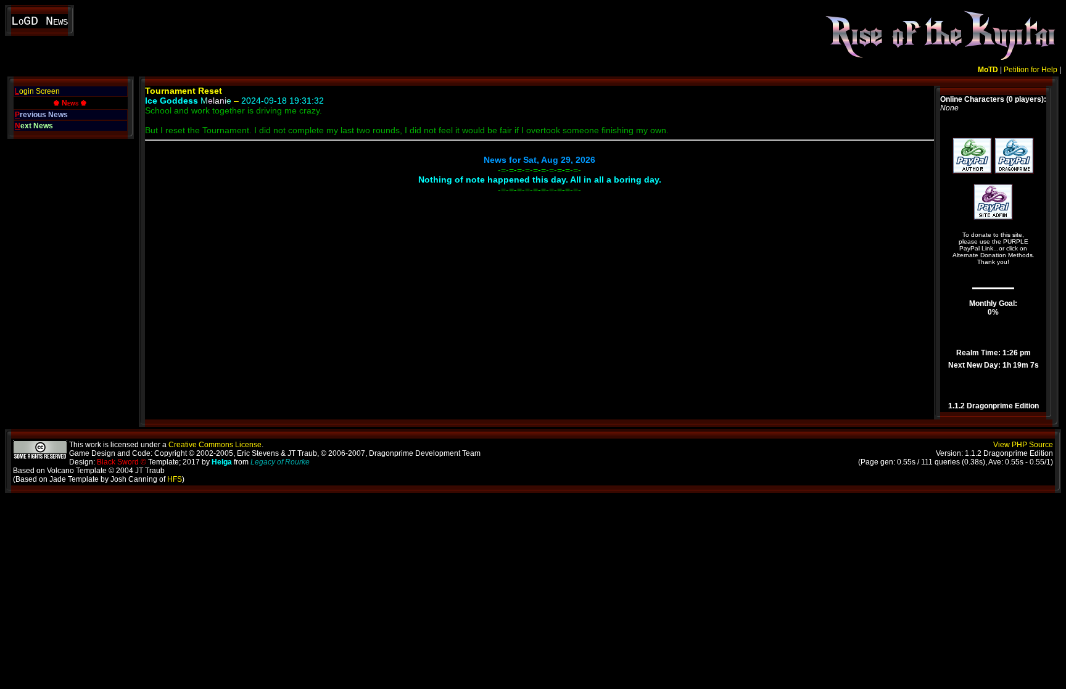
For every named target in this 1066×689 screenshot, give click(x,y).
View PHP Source (1023, 444)
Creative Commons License (215, 444)
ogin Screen (37, 91)
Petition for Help (1030, 69)
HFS (174, 479)
